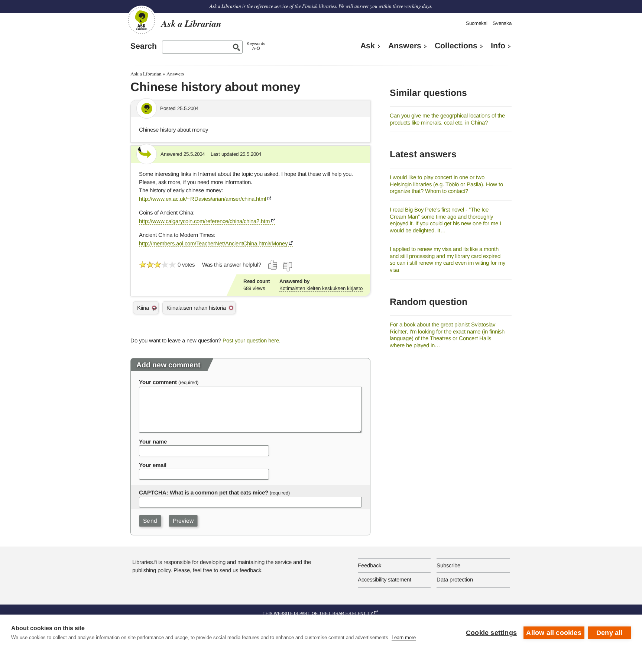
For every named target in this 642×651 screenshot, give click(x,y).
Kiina (143, 307)
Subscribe (448, 565)
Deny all (609, 633)
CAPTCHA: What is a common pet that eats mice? (203, 492)
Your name (153, 441)
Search (143, 46)
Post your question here (251, 340)
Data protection (455, 579)
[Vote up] (273, 265)
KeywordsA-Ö (256, 46)
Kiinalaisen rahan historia (196, 307)
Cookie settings (491, 633)
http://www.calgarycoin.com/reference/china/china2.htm (204, 221)
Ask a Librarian (146, 73)
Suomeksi (476, 23)
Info (498, 45)
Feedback (369, 565)
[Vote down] (287, 266)
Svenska (502, 23)
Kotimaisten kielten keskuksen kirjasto (321, 288)
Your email (152, 465)
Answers (404, 45)
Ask (367, 45)
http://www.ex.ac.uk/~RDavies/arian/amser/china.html (202, 199)
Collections (456, 45)
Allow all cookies (553, 633)
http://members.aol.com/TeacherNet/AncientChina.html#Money (213, 243)
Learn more (404, 637)
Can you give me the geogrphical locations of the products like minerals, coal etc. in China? (447, 119)
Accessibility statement (384, 579)
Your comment (158, 382)
